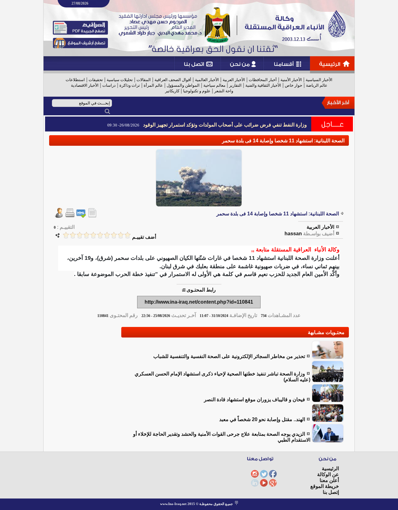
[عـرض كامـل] (328, 357)
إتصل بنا (331, 492)
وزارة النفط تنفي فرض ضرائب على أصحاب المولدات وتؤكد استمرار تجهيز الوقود (225, 124)
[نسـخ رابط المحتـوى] (183, 289)
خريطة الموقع (324, 486)
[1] (127, 235)
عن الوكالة (328, 474)
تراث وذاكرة (129, 85)
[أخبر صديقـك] (59, 216)
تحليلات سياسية (120, 79)
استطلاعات (75, 79)
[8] (79, 235)
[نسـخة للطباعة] (70, 216)
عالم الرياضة (316, 85)
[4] (107, 235)
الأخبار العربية (234, 79)
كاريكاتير (172, 91)
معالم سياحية (214, 85)
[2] (120, 235)
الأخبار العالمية (207, 79)
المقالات (144, 79)
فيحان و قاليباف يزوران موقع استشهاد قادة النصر (254, 399)
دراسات (109, 85)
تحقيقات (96, 79)
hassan (293, 233)
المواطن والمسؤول (183, 85)
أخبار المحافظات (263, 79)
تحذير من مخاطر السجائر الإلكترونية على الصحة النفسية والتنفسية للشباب (229, 356)
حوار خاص (293, 85)
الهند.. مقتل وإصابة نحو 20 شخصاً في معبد (262, 419)
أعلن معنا (329, 480)
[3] (113, 235)
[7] (86, 235)
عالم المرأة (153, 85)
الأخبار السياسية (319, 79)
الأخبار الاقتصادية (85, 85)
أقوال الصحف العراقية (173, 79)
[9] (72, 235)
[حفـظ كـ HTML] (81, 216)
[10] (65, 235)
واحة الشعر (223, 91)
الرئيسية (330, 468)
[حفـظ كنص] (92, 216)
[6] (93, 235)
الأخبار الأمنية (291, 79)
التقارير (235, 85)
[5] (100, 235)
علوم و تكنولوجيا (197, 91)
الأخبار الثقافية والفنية (263, 85)
